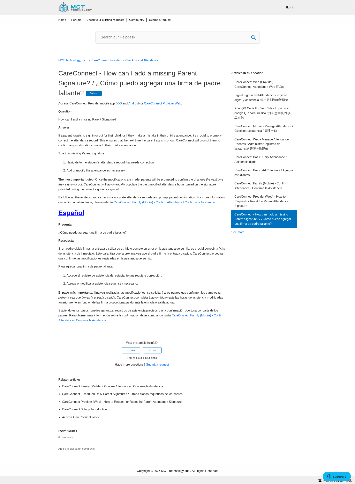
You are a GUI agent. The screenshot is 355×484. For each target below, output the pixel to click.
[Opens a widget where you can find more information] (337, 477)
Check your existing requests (105, 19)
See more (237, 232)
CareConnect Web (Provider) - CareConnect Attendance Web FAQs (259, 84)
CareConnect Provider (105, 60)
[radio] (131, 350)
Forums (76, 19)
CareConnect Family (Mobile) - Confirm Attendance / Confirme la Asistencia (260, 186)
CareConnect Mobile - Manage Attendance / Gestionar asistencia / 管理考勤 (263, 128)
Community (136, 19)
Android (133, 103)
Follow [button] (93, 93)
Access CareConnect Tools (80, 417)
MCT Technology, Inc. (72, 60)
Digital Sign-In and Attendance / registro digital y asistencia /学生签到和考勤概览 (261, 97)
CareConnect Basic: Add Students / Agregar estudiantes (263, 172)
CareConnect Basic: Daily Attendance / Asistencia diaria (260, 159)
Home (62, 19)
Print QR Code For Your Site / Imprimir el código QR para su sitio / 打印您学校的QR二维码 (263, 113)
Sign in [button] (289, 7)
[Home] (75, 7)
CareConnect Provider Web (162, 103)
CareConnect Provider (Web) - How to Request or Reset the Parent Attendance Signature (261, 201)
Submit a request (160, 19)
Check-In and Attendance (141, 60)
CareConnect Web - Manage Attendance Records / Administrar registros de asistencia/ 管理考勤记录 (261, 144)
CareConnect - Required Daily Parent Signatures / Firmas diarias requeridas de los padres (122, 394)
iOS (119, 103)
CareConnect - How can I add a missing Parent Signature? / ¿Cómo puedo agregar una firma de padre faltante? (262, 219)
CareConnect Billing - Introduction (84, 409)
